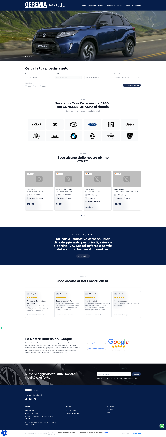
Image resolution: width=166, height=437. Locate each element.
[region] (83, 193)
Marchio (27, 74)
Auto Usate (92, 5)
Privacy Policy (51, 432)
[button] (4, 432)
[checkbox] (26, 86)
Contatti (138, 5)
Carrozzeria (87, 74)
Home (84, 5)
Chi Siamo (129, 5)
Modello (57, 74)
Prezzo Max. (117, 74)
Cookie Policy (51, 434)
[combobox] (38, 77)
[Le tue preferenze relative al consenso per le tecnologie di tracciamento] (1, 327)
